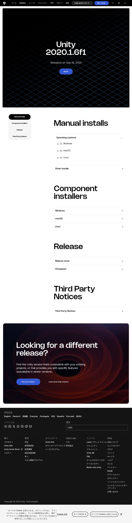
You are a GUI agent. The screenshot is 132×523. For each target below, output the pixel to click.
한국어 (79, 416)
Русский (70, 416)
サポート (60, 3)
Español (60, 416)
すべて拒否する (80, 514)
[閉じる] (121, 514)
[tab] (20, 117)
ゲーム (14, 3)
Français (34, 416)
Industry (22, 3)
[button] (82, 3)
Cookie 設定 (62, 514)
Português (44, 416)
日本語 (25, 416)
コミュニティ (42, 3)
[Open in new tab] (21, 449)
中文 (53, 416)
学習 (51, 3)
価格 (67, 3)
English (7, 416)
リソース (32, 3)
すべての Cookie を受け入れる (104, 514)
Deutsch (16, 416)
